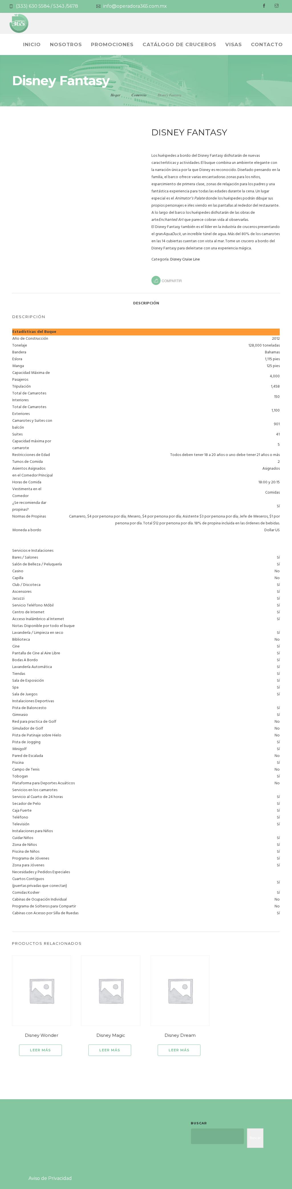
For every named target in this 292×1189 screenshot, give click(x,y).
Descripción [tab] (146, 303)
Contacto (267, 44)
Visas (233, 44)
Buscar (199, 1123)
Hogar (115, 94)
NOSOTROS (66, 44)
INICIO (32, 44)
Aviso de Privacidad (50, 1178)
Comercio (139, 94)
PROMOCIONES (112, 44)
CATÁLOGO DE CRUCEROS (179, 44)
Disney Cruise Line (185, 259)
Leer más (40, 1050)
